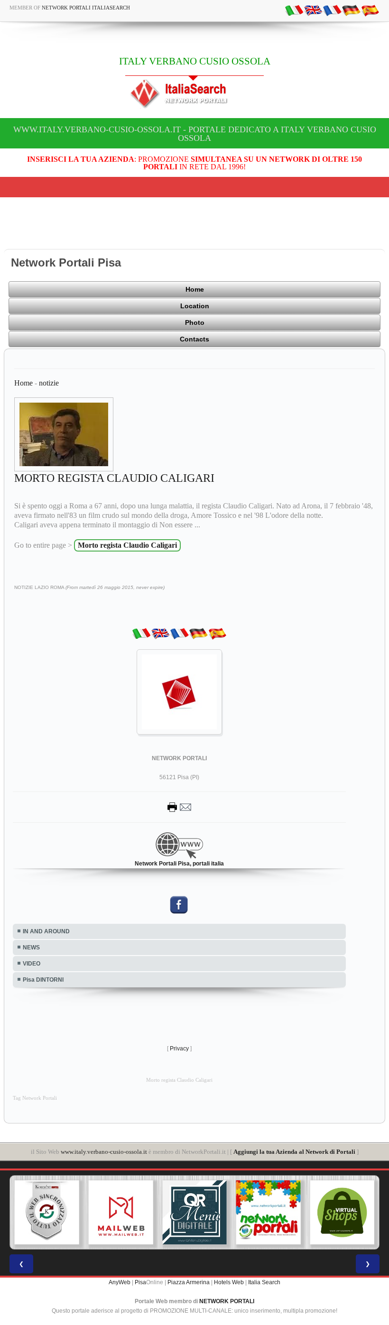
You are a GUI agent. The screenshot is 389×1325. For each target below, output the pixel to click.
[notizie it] (294, 10)
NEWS (31, 947)
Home (194, 289)
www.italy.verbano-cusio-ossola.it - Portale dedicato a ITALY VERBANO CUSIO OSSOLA (194, 134)
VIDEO (31, 963)
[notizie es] (370, 10)
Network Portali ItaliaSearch (86, 7)
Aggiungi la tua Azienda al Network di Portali (294, 1151)
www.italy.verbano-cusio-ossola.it (104, 1151)
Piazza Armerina (188, 1282)
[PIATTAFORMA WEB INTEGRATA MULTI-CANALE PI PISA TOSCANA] (47, 1212)
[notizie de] (351, 10)
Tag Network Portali (35, 1098)
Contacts (194, 339)
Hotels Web (229, 1282)
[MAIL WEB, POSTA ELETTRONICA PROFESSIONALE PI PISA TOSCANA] (121, 1212)
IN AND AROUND (46, 931)
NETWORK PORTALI (226, 1301)
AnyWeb (119, 1282)
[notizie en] (313, 10)
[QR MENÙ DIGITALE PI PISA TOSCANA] (194, 1212)
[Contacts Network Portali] (179, 806)
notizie (49, 383)
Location (194, 306)
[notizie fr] (332, 10)
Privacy (179, 1048)
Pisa (140, 1282)
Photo (194, 322)
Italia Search (264, 1282)
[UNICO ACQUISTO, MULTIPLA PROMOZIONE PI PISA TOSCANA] (268, 1212)
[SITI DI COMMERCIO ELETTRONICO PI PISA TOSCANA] (342, 1212)
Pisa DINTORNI (43, 979)
